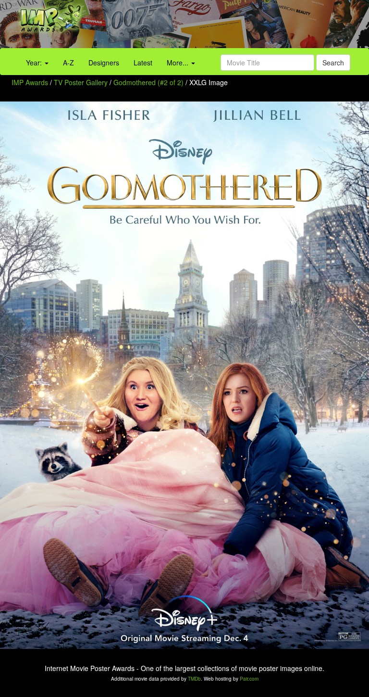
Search (333, 62)
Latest (143, 62)
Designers (103, 62)
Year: (35, 62)
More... (178, 62)
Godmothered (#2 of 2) (148, 82)
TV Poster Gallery (81, 82)
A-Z (68, 62)
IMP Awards (30, 82)
